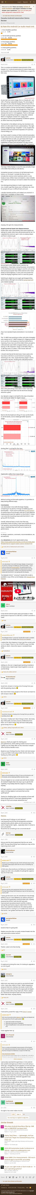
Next (18, 1114)
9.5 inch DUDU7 (29, 510)
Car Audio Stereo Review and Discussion (18, 1130)
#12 (34, 857)
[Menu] (2, 2)
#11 (34, 839)
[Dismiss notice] (33, 7)
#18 (34, 1008)
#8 (34, 739)
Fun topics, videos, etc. (12, 1170)
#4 (34, 631)
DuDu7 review (27, 1012)
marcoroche (7, 1141)
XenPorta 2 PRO (4, 1193)
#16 (34, 961)
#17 (34, 980)
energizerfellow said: (7, 635)
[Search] (34, 2)
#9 (34, 769)
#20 (34, 1107)
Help (27, 1187)
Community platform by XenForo (15, 1190)
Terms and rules (12, 1187)
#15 (34, 944)
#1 (34, 64)
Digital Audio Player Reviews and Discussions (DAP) (19, 1142)
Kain (6, 1170)
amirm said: (5, 561)
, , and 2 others (13, 727)
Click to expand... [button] (18, 1059)
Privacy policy (21, 1187)
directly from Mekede (25, 639)
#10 (34, 813)
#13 (34, 883)
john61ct (7, 1161)
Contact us (4, 1187)
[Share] (32, 64)
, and (10, 672)
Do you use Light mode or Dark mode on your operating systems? (19, 1168)
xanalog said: (5, 860)
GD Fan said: (5, 887)
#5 (34, 662)
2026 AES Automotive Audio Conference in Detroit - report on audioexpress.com (19, 1149)
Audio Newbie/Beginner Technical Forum (19, 1161)
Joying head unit (28, 280)
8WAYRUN (20, 1193)
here (22, 10)
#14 (34, 924)
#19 (34, 1041)
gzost (6, 1152)
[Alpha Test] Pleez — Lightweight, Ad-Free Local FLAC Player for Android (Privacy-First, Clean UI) (20, 1137)
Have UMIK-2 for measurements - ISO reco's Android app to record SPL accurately (20, 1158)
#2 (34, 558)
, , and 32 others (13, 546)
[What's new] (30, 2)
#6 (34, 683)
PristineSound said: (7, 711)
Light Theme (5, 1185)
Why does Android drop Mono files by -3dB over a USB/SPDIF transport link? (19, 1127)
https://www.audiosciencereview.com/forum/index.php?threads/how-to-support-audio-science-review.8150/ (18, 542)
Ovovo (6, 1130)
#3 (34, 610)
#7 (34, 708)
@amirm (3, 742)
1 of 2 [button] (13, 1114)
